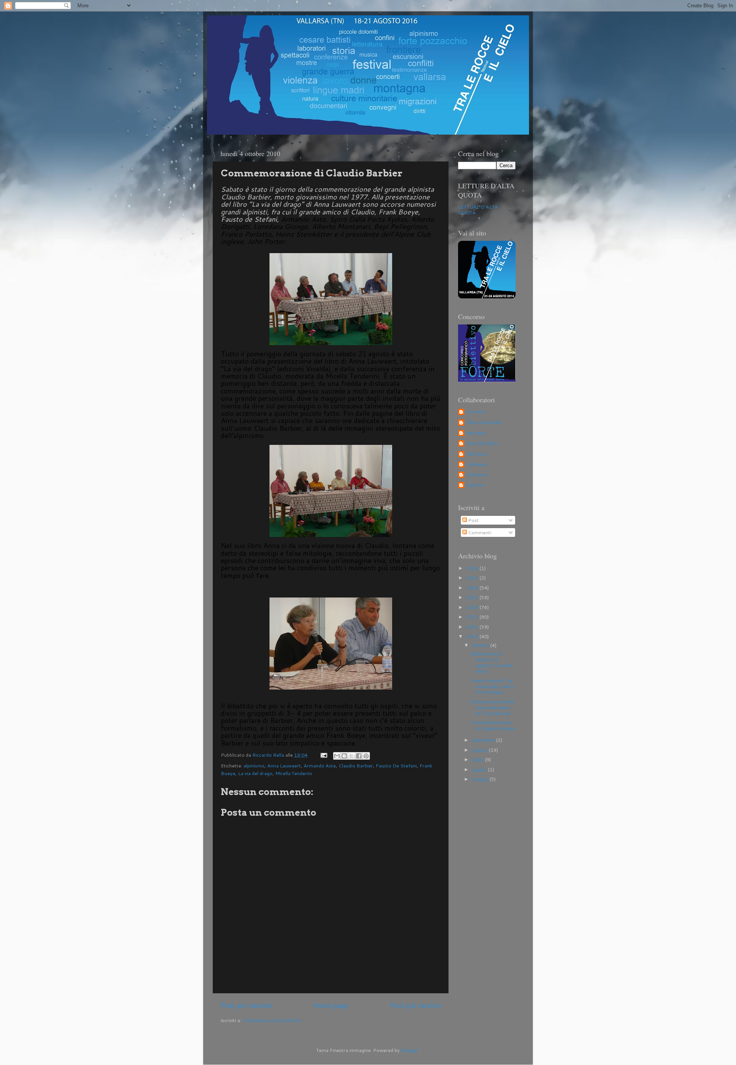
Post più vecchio (415, 1005)
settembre (484, 739)
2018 (473, 568)
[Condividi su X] (351, 756)
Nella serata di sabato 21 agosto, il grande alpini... (491, 662)
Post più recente (246, 1005)
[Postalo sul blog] (344, 756)
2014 (473, 607)
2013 (473, 616)
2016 (473, 587)
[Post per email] (323, 754)
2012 (473, 626)
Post (473, 520)
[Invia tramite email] (337, 756)
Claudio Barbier (355, 765)
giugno (480, 769)
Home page (330, 1005)
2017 (473, 577)
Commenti (479, 532)
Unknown (476, 454)
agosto (480, 749)
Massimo (476, 433)
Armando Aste (320, 765)
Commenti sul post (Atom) (271, 1020)
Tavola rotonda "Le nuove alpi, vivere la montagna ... (492, 686)
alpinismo (253, 765)
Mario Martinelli (483, 423)
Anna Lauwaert (284, 765)
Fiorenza (476, 412)
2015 (473, 597)
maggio (481, 778)
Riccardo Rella (482, 443)
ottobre (481, 645)
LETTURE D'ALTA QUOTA (478, 209)
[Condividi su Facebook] (359, 756)
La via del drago (255, 773)
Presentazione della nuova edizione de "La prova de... (492, 707)
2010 (473, 636)
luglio (478, 759)
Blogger (410, 1050)
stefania (475, 485)
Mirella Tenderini (293, 773)
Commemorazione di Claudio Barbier (492, 725)
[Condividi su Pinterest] (366, 756)
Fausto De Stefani (396, 765)
